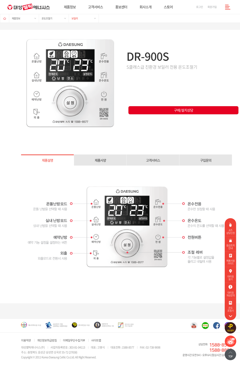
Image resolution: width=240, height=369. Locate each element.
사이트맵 (96, 340)
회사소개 (145, 6)
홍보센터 (121, 6)
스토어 (168, 6)
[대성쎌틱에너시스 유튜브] (194, 325)
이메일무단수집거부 (74, 340)
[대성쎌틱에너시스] (28, 7)
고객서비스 (95, 6)
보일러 (75, 18)
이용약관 (26, 340)
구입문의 (205, 160)
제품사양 (100, 160)
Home (4, 18)
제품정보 (70, 6)
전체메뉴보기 (227, 7)
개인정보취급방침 (47, 340)
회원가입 (212, 7)
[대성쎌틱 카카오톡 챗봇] (230, 346)
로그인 (199, 7)
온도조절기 (47, 18)
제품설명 (47, 160)
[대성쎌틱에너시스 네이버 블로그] (205, 325)
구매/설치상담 (183, 110)
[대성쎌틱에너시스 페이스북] (217, 325)
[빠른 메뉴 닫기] (230, 316)
